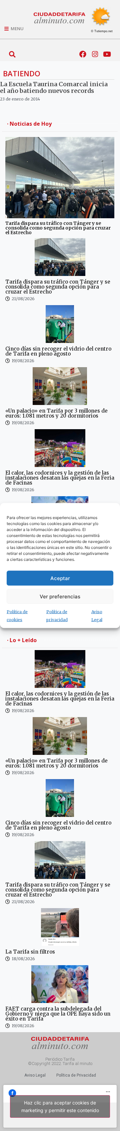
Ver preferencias (60, 596)
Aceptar (60, 578)
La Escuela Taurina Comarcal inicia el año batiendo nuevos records (54, 87)
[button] (12, 54)
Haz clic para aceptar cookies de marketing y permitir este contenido (60, 1106)
